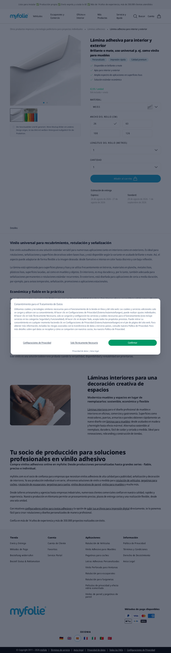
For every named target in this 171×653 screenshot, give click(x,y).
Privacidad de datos (80, 351)
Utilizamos (19, 309)
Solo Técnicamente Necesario (84, 342)
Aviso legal (94, 351)
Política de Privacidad (115, 329)
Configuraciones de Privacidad (37, 342)
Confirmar (132, 342)
